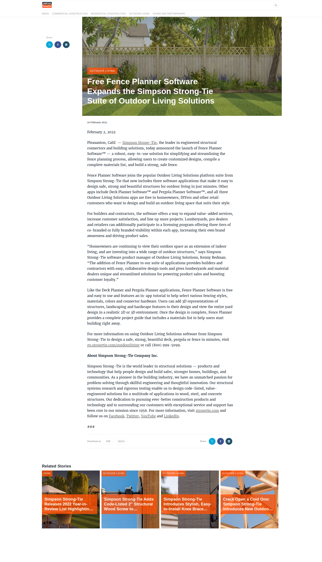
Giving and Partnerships (169, 13)
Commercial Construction (70, 13)
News (45, 13)
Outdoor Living (139, 13)
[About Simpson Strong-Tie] (47, 8)
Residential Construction (108, 13)
